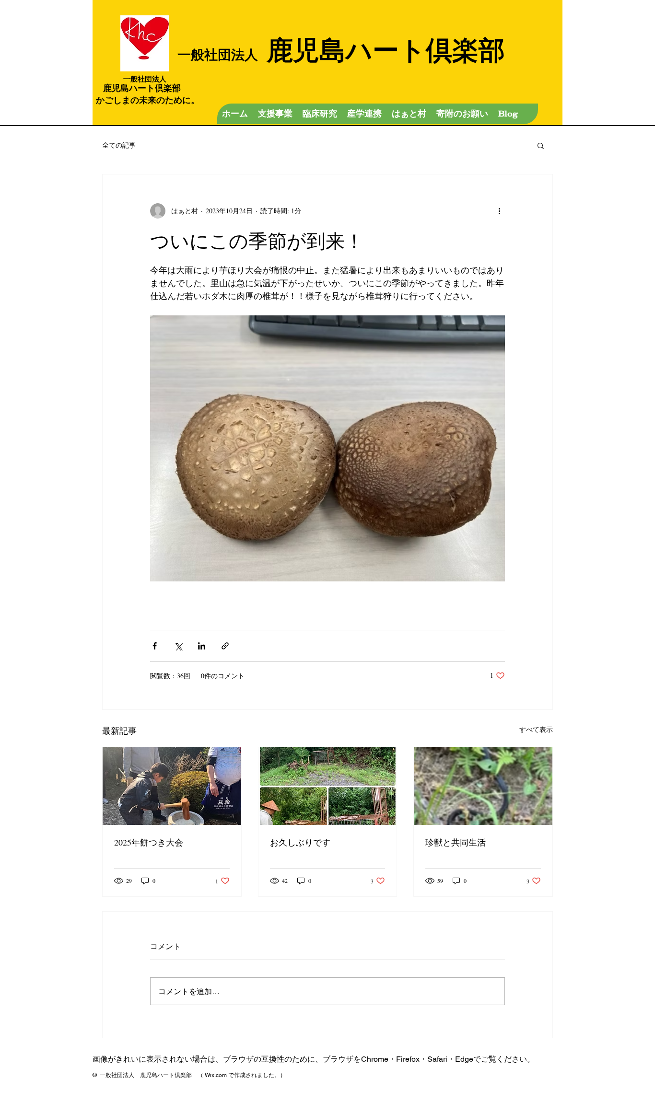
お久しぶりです (300, 842)
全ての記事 (119, 145)
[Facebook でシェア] (154, 645)
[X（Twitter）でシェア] (178, 645)
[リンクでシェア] (225, 645)
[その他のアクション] (499, 211)
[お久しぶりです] (327, 786)
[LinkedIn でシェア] (201, 645)
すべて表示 (536, 729)
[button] (540, 145)
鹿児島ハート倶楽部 (341, 49)
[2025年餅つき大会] (172, 786)
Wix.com (216, 1075)
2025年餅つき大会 (148, 842)
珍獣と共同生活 (455, 842)
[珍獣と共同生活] (483, 786)
